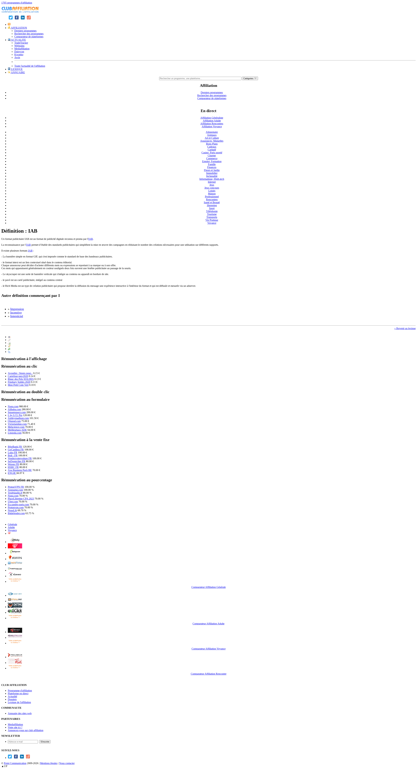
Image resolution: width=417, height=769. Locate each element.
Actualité (12, 696)
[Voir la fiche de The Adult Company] (15, 606)
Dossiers (12, 699)
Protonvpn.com (16, 507)
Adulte (11, 527)
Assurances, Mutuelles (211, 140)
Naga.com (13, 406)
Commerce (211, 158)
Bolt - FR (13, 455)
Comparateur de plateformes (28, 36)
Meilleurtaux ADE (17, 429)
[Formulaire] (9, 345)
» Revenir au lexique (405, 328)
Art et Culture (212, 138)
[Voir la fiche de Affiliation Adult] (15, 601)
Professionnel (212, 196)
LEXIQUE (16, 69)
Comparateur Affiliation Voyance (209, 648)
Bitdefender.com (16, 513)
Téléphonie (212, 211)
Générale (12, 524)
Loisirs (211, 190)
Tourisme (212, 214)
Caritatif (212, 149)
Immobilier (211, 173)
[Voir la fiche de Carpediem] (15, 595)
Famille (212, 164)
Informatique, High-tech (211, 179)
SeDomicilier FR (16, 461)
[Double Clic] (9, 342)
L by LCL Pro (15, 415)
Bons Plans (212, 143)
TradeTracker (21, 42)
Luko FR (12, 452)
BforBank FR (15, 446)
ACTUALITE (18, 39)
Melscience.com (16, 427)
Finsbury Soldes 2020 (19, 382)
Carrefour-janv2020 (18, 376)
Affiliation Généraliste (211, 117)
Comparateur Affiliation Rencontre (208, 673)
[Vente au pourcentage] (9, 351)
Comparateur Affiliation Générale (208, 587)
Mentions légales (48, 763)
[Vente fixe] (9, 348)
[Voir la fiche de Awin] (15, 559)
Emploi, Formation (212, 161)
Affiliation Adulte (212, 120)
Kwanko (18, 54)
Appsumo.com (15, 489)
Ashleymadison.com (18, 418)
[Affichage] (9, 336)
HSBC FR (13, 467)
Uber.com (13, 501)
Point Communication (15, 763)
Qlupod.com (14, 421)
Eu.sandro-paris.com (18, 504)
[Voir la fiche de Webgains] (15, 547)
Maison (212, 193)
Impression (17, 309)
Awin (17, 57)
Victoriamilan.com (17, 424)
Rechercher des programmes (28, 33)
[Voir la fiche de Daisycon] (15, 553)
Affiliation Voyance (212, 126)
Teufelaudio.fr (15, 492)
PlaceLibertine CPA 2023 (21, 498)
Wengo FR (13, 464)
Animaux (212, 135)
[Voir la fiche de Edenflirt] (15, 662)
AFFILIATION (18, 27)
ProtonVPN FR (16, 487)
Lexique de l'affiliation (19, 702)
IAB (90, 239)
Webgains (19, 45)
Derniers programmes (25, 30)
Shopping (212, 205)
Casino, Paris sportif (211, 152)
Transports (211, 217)
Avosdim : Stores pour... (20, 373)
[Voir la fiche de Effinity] (15, 541)
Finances (211, 167)
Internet (212, 182)
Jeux (211, 184)
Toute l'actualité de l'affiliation (29, 66)
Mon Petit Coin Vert (18, 385)
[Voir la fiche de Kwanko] (15, 576)
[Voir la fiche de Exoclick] (15, 612)
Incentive (16, 312)
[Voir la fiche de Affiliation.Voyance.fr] (15, 632)
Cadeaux (211, 146)
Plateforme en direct (18, 693)
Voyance (211, 223)
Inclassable (211, 176)
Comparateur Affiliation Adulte (208, 623)
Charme (212, 155)
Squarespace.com (17, 412)
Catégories (248, 78)
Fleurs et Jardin (212, 170)
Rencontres (212, 199)
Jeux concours (211, 187)
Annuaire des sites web (20, 713)
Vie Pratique (211, 220)
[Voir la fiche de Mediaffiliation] (15, 564)
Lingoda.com (15, 432)
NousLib (12, 510)
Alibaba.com (14, 409)
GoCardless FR (16, 449)
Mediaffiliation (21, 48)
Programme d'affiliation (20, 690)
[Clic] (9, 339)
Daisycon (19, 51)
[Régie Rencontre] (9, 533)
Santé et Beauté (212, 202)
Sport (212, 208)
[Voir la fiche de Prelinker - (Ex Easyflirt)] (15, 657)
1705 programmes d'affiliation (16, 2)
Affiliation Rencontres (211, 123)
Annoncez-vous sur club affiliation (25, 730)
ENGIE (12, 473)
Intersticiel (16, 316)
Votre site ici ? (15, 727)
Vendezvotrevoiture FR (20, 458)
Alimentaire (212, 132)
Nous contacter (67, 763)
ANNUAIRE (17, 72)
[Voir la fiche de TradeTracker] (15, 570)
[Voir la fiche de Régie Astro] (15, 637)
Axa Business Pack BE (20, 470)
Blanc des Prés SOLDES (21, 379)
